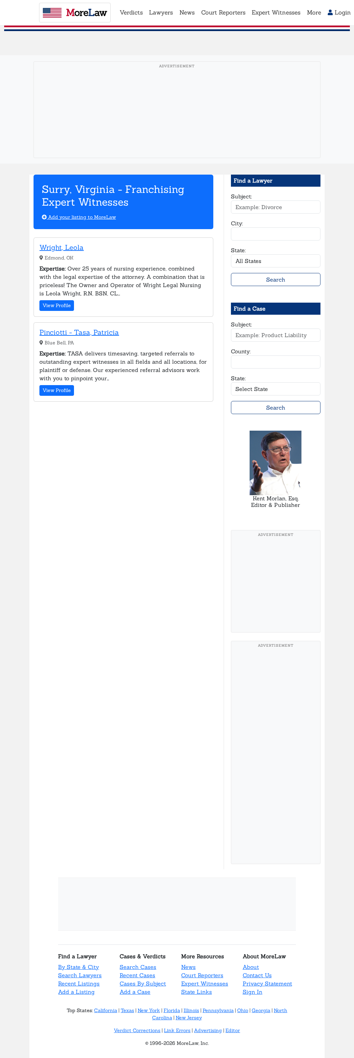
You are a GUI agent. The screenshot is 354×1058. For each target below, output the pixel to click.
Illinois (191, 1010)
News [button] (187, 12)
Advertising (208, 1030)
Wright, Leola (61, 247)
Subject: (241, 196)
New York (149, 1010)
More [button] (314, 12)
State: (238, 250)
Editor (232, 1030)
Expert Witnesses (204, 983)
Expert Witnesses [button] (276, 12)
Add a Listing (76, 991)
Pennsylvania (218, 1010)
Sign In (252, 991)
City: (237, 223)
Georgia (261, 1010)
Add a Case (135, 991)
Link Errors (177, 1030)
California (105, 1010)
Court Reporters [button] (223, 12)
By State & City (78, 966)
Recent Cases (137, 975)
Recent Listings (79, 983)
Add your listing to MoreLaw (81, 217)
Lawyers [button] (161, 12)
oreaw (86, 12)
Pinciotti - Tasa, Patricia (79, 332)
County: (241, 351)
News (188, 966)
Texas (127, 1010)
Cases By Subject (143, 983)
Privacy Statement (267, 983)
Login (342, 12)
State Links (196, 991)
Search (275, 279)
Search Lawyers (80, 975)
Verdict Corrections (137, 1030)
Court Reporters (202, 975)
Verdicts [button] (131, 12)
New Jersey (189, 1018)
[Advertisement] (179, 120)
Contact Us (257, 975)
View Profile (57, 305)
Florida (172, 1010)
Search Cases (138, 966)
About (251, 966)
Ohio (242, 1010)
